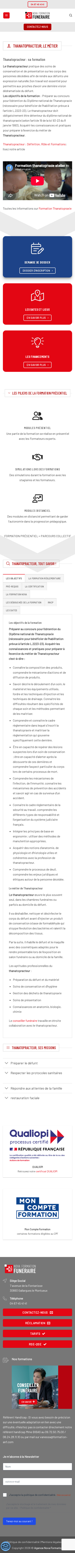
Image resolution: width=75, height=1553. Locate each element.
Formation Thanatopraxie (55, 208)
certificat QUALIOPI (46, 1171)
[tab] (14, 578)
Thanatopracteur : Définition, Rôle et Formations (34, 144)
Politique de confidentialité (34, 1507)
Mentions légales (51, 1542)
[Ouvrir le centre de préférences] (5, 1546)
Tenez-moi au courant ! (19, 1521)
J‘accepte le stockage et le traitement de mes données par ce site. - (36, 1506)
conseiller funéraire (25, 1020)
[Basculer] (6, 1063)
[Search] (70, 15)
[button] (6, 15)
